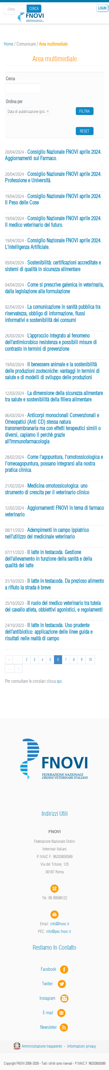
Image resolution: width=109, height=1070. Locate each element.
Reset (84, 131)
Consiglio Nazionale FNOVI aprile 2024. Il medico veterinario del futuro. (53, 221)
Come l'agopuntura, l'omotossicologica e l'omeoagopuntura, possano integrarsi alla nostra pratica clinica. (54, 463)
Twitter (50, 984)
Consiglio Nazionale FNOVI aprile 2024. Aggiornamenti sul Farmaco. (53, 155)
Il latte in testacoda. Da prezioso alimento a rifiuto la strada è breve (54, 584)
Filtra (84, 111)
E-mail (48, 1013)
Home (8, 44)
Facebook (50, 969)
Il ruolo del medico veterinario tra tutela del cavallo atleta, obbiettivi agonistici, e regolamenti (54, 606)
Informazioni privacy (81, 1046)
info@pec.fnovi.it (58, 931)
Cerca (34, 8)
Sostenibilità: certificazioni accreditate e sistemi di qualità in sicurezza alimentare (53, 266)
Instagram (50, 998)
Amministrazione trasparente (42, 1046)
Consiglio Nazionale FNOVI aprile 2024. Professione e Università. (53, 177)
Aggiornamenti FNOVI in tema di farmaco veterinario (54, 511)
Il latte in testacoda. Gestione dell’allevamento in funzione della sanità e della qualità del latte (48, 558)
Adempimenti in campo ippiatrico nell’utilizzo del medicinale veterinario (47, 533)
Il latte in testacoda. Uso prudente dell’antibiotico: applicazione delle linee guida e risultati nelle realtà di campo (49, 631)
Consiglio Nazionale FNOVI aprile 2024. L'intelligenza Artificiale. (53, 243)
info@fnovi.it (59, 923)
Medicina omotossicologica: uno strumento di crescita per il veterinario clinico (47, 489)
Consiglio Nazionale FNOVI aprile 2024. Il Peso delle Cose (53, 199)
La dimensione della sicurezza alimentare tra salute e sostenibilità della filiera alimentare (54, 396)
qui (59, 681)
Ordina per (14, 101)
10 (90, 659)
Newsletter (50, 1027)
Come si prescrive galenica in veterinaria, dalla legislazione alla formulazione (54, 288)
